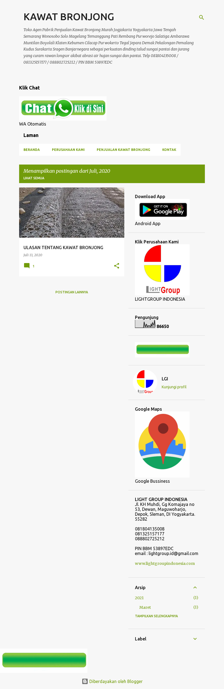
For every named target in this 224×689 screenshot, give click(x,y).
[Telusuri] (201, 17)
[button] (116, 266)
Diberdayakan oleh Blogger (115, 681)
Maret (145, 607)
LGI (165, 378)
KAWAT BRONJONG (68, 16)
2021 (139, 597)
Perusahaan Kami (68, 149)
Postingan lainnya (71, 292)
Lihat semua (33, 178)
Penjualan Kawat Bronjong (123, 149)
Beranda (31, 149)
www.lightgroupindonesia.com (165, 563)
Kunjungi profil (174, 387)
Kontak (169, 149)
